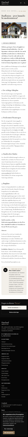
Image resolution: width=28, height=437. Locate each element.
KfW (22, 130)
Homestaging (4, 373)
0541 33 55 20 (25, 3)
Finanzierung (4, 365)
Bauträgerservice (5, 348)
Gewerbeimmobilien (6, 360)
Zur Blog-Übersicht (9, 43)
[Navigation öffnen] (20, 3)
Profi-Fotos (4, 377)
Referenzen (4, 388)
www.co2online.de (6, 173)
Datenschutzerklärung (8, 425)
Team (2, 385)
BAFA (16, 130)
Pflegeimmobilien (5, 363)
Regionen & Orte (5, 390)
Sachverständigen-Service (8, 350)
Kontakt (3, 396)
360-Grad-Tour (5, 375)
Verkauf (3, 341)
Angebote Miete (5, 358)
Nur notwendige (8, 428)
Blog (2, 392)
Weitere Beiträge (14, 312)
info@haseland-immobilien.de (10, 334)
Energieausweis (5, 380)
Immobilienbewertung (6, 344)
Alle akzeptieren (8, 432)
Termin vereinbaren (13, 307)
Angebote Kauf (5, 356)
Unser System (4, 371)
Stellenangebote (5, 394)
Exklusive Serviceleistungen (8, 346)
